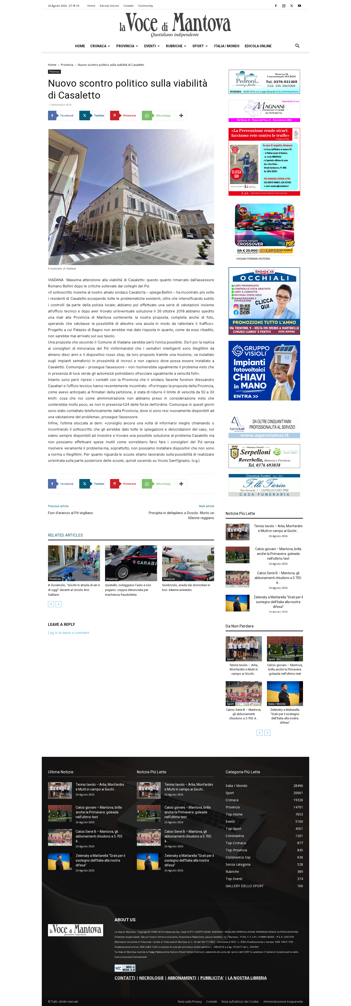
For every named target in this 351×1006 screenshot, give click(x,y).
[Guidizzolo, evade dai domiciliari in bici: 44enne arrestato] (188, 563)
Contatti (128, 5)
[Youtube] (299, 5)
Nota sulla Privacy (190, 1002)
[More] (181, 115)
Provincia (125, 46)
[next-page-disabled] (59, 604)
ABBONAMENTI (182, 977)
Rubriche (174, 46)
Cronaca (98, 46)
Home (91, 5)
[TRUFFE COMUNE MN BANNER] (264, 194)
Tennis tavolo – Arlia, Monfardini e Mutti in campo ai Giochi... (243, 669)
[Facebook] (275, 5)
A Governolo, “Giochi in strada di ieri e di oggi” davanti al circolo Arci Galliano (74, 589)
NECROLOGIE (151, 977)
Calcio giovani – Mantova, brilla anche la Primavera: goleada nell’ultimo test (278, 553)
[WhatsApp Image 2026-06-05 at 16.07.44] (264, 260)
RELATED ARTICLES (65, 535)
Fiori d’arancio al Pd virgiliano (70, 513)
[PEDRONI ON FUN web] (264, 92)
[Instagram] (283, 5)
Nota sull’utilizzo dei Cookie (240, 1002)
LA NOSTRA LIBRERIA (247, 977)
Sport (198, 46)
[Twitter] (291, 5)
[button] (297, 46)
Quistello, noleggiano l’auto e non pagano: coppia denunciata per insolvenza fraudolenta (128, 589)
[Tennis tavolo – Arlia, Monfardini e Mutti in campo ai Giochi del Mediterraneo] (238, 532)
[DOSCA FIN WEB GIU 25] (264, 333)
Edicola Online (258, 46)
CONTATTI (125, 977)
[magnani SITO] (264, 120)
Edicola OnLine (109, 5)
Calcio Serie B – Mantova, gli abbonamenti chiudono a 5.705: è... (278, 578)
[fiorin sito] (264, 495)
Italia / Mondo (226, 46)
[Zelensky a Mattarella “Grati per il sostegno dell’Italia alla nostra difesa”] (238, 603)
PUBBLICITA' (212, 977)
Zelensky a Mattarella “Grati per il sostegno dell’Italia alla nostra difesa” (278, 602)
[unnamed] (264, 437)
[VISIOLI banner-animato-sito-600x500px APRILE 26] (264, 399)
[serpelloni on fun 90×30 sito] (264, 466)
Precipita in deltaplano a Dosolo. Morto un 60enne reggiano (181, 515)
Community (145, 5)
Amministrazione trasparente (283, 1002)
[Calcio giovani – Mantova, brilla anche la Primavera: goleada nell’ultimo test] (238, 555)
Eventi (150, 46)
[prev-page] (51, 604)
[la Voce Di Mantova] (175, 25)
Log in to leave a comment (68, 633)
